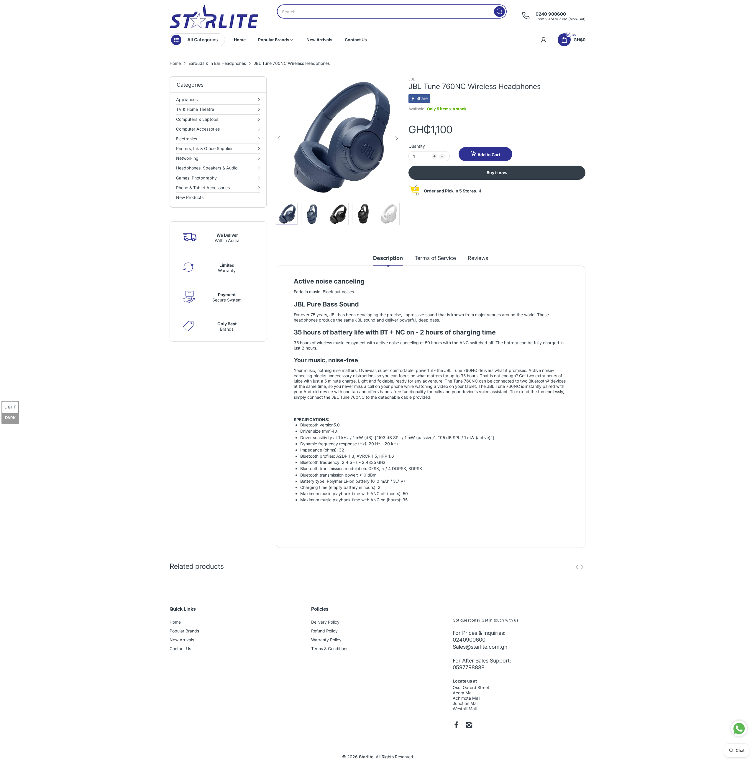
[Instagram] (469, 725)
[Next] (279, 138)
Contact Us (180, 648)
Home (175, 621)
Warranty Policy (326, 639)
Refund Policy (324, 630)
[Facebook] (456, 725)
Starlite (366, 756)
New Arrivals (182, 639)
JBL (411, 79)
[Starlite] (214, 16)
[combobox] (392, 11)
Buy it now (497, 172)
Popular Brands (184, 630)
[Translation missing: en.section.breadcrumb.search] (499, 11)
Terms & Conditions (329, 648)
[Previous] (397, 138)
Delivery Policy (325, 621)
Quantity (416, 146)
